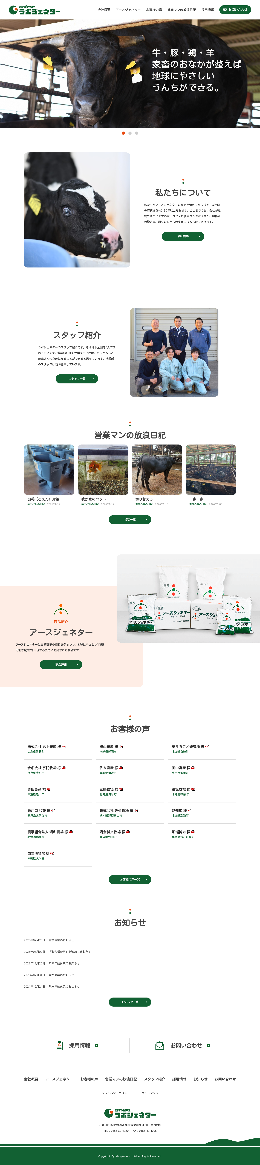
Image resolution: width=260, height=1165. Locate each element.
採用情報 (207, 10)
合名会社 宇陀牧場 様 (44, 767)
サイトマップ (149, 1093)
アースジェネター (128, 10)
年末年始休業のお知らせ (64, 963)
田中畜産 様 (181, 767)
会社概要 (104, 10)
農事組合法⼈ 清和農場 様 (47, 832)
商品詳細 (61, 664)
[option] (130, 73)
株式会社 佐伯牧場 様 (116, 810)
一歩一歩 (196, 499)
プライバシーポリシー (116, 1093)
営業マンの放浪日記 (181, 10)
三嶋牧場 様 (109, 789)
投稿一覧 (130, 520)
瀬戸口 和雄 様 (38, 810)
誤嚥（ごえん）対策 (43, 499)
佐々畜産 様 (109, 767)
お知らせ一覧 (130, 1002)
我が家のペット (93, 499)
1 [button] (123, 133)
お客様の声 (154, 10)
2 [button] (130, 133)
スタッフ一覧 (76, 379)
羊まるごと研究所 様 (188, 746)
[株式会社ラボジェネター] (35, 10)
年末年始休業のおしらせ (64, 987)
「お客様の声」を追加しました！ (70, 952)
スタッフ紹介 (154, 1079)
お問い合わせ (237, 9)
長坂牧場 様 (181, 789)
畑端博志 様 (181, 832)
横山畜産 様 (109, 746)
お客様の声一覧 (130, 879)
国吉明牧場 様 (38, 853)
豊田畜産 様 (36, 789)
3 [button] (136, 133)
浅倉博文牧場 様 (112, 832)
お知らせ (200, 1079)
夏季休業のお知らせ (61, 940)
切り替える (144, 499)
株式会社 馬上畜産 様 (44, 746)
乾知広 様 (179, 810)
